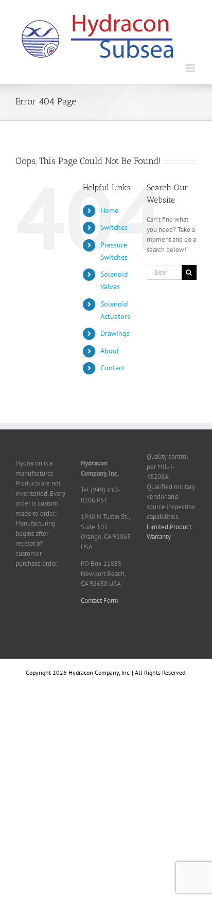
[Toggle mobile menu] (191, 68)
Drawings (115, 333)
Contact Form (99, 600)
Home (109, 210)
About (109, 350)
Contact (112, 367)
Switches (114, 227)
